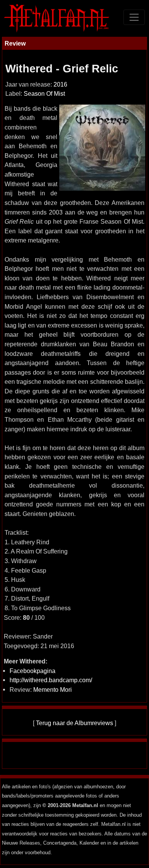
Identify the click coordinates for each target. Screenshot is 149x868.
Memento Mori (52, 689)
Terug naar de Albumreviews (74, 722)
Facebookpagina (32, 670)
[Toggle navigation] (134, 17)
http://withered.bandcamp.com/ (51, 679)
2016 (60, 84)
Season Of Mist (44, 93)
